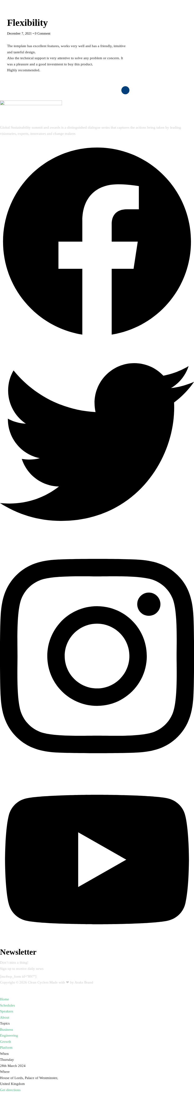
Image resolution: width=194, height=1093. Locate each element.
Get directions (10, 1090)
